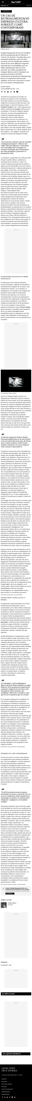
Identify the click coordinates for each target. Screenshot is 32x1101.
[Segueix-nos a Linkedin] (7, 1097)
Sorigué (17, 109)
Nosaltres (4, 1081)
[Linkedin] (8, 92)
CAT (28, 5)
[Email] (17, 92)
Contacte (4, 1079)
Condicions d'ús (6, 1091)
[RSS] (15, 1097)
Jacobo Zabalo (5, 86)
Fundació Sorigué (7, 107)
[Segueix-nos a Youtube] (12, 1097)
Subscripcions (5, 1094)
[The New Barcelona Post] (9, 1069)
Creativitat (6, 11)
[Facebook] (2, 92)
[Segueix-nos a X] (5, 1097)
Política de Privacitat (7, 1089)
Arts (10, 965)
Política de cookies (7, 1084)
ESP (30, 5)
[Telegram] (14, 92)
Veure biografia (10, 904)
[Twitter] (5, 92)
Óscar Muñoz (25, 307)
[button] (3, 2)
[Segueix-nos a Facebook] (2, 1097)
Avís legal (4, 1086)
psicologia (4, 622)
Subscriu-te (4, 5)
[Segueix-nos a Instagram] (10, 1097)
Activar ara (9, 893)
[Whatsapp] (11, 92)
